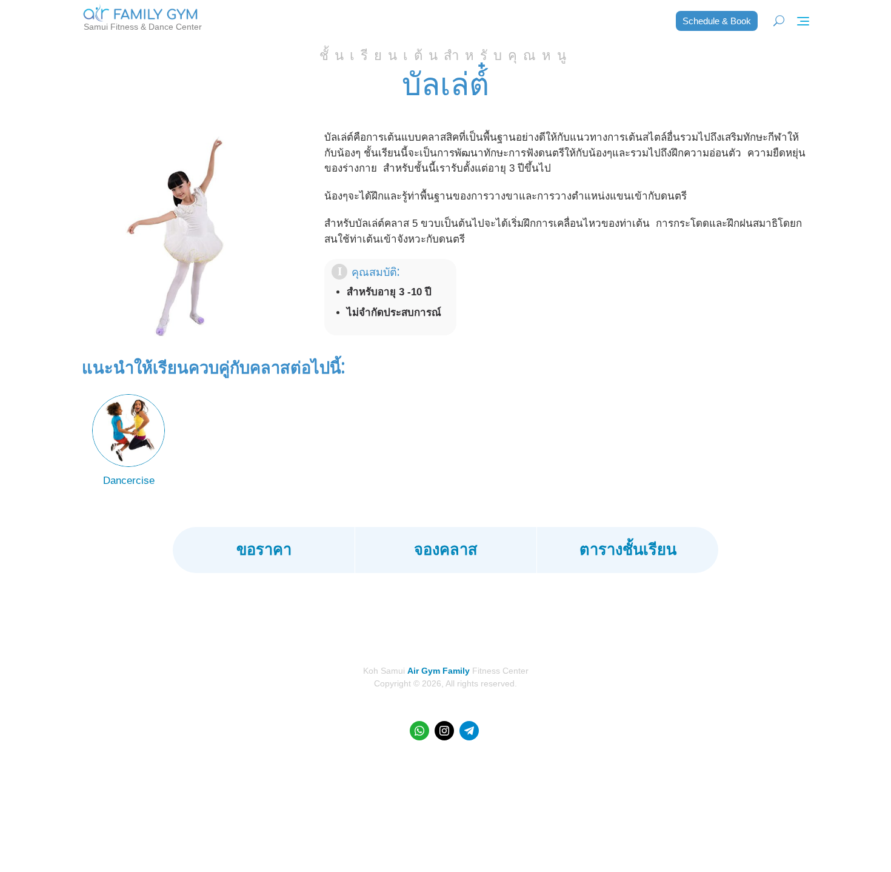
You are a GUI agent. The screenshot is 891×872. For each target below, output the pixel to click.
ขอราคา (264, 549)
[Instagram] (444, 730)
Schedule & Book (716, 21)
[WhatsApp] (419, 730)
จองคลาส (446, 549)
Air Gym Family (438, 671)
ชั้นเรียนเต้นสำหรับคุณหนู (445, 55)
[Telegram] (469, 730)
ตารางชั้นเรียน (627, 549)
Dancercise (129, 480)
